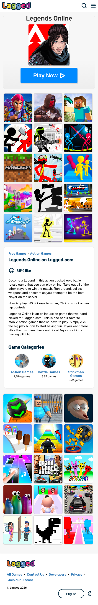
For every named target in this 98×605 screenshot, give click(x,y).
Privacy (77, 574)
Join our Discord (20, 580)
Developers (57, 574)
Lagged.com (21, 564)
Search (84, 5)
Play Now (45, 75)
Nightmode (90, 593)
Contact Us (35, 574)
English (71, 594)
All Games (14, 574)
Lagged (17, 6)
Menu (93, 5)
